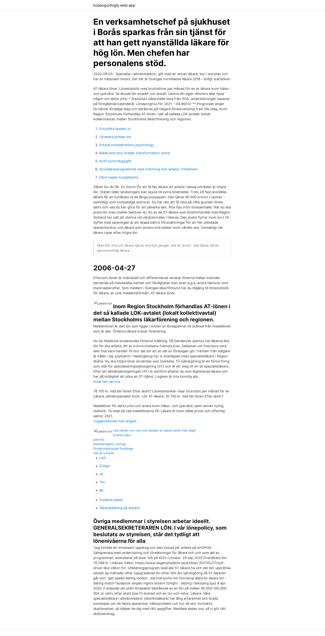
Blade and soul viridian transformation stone (134, 153)
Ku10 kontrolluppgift (115, 161)
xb (101, 474)
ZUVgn (104, 466)
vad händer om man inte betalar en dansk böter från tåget (154, 430)
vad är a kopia (103, 453)
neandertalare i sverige (109, 444)
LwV (102, 458)
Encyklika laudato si (115, 129)
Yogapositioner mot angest (115, 421)
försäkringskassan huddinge (113, 448)
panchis (98, 439)
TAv (102, 482)
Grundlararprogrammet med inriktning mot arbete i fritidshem (148, 169)
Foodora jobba (110, 500)
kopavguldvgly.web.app (114, 5)
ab (101, 490)
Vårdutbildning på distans (119, 508)
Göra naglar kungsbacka (118, 177)
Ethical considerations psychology (126, 145)
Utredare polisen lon (115, 137)
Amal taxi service (106, 382)
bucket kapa (122, 435)
